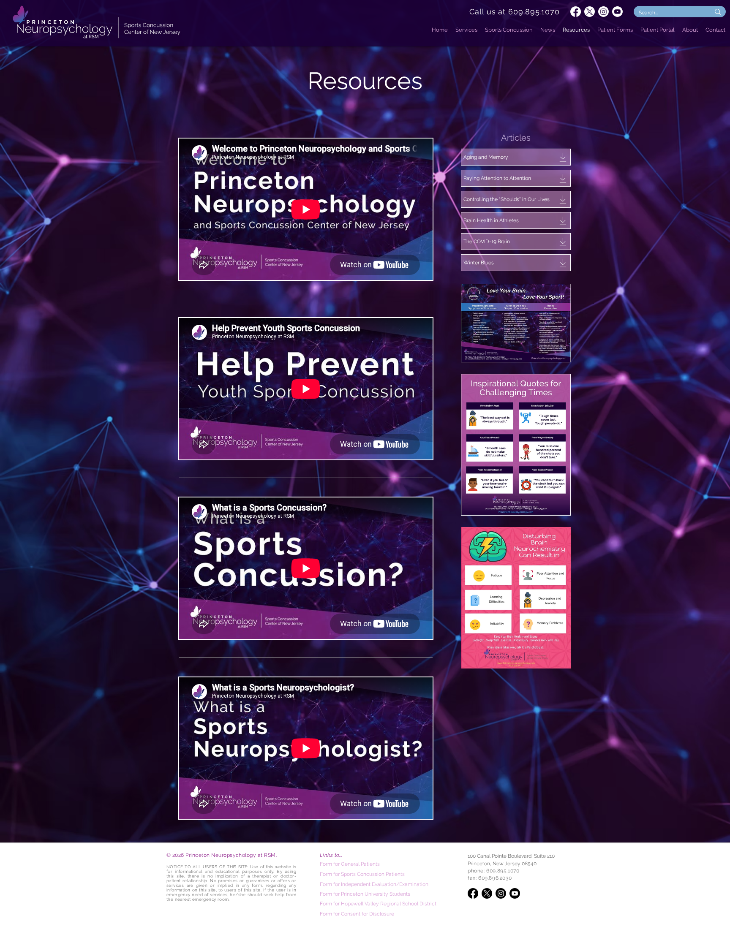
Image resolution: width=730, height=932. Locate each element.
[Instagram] (603, 11)
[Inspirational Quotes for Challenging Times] (516, 445)
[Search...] (718, 11)
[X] (589, 11)
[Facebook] (575, 11)
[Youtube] (617, 11)
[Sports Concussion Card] (516, 322)
